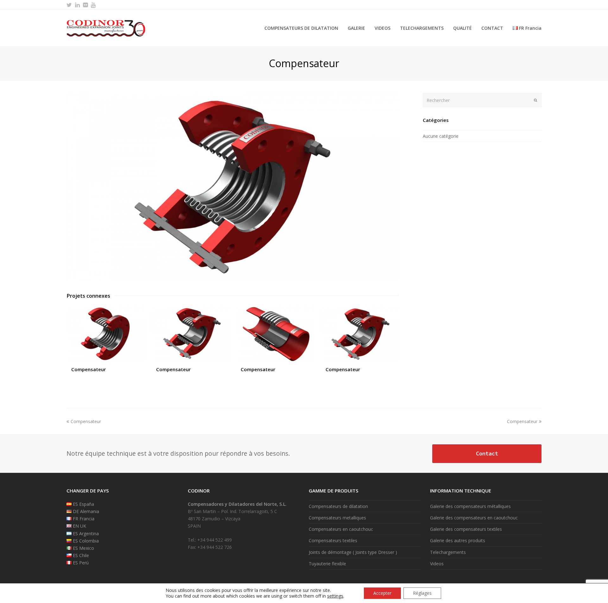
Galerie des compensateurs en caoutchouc (474, 518)
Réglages (422, 593)
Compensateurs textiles (333, 540)
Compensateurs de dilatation (338, 506)
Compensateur (88, 369)
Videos (437, 564)
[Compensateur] (232, 278)
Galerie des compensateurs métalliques (470, 506)
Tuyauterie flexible (327, 564)
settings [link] (335, 596)
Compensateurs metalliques (337, 518)
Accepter (382, 593)
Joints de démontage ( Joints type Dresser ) (353, 552)
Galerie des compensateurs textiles (466, 529)
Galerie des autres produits (457, 540)
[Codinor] (106, 28)
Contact (487, 453)
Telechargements (448, 552)
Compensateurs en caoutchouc (341, 529)
